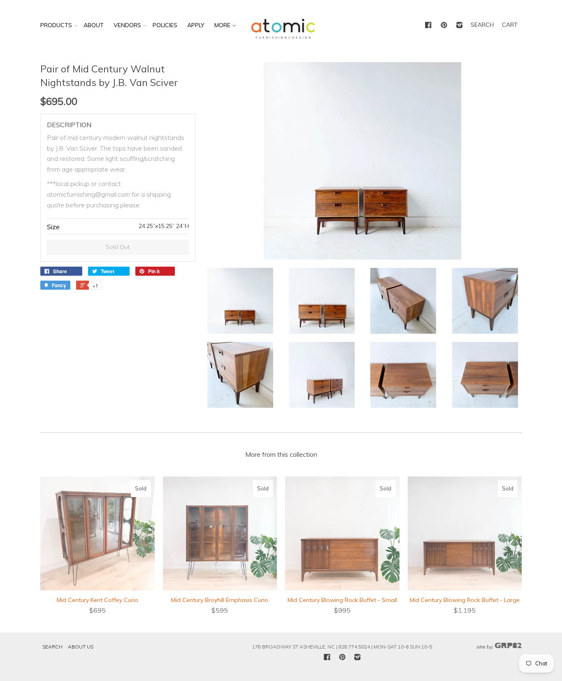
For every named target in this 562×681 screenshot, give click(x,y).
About (94, 25)
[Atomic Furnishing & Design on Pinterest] (444, 25)
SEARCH (482, 24)
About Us (80, 647)
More (223, 25)
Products (56, 25)
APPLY (195, 25)
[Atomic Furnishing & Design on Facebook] (428, 25)
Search (52, 647)
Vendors (127, 25)
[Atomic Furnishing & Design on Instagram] (460, 25)
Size (53, 227)
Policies (165, 25)
